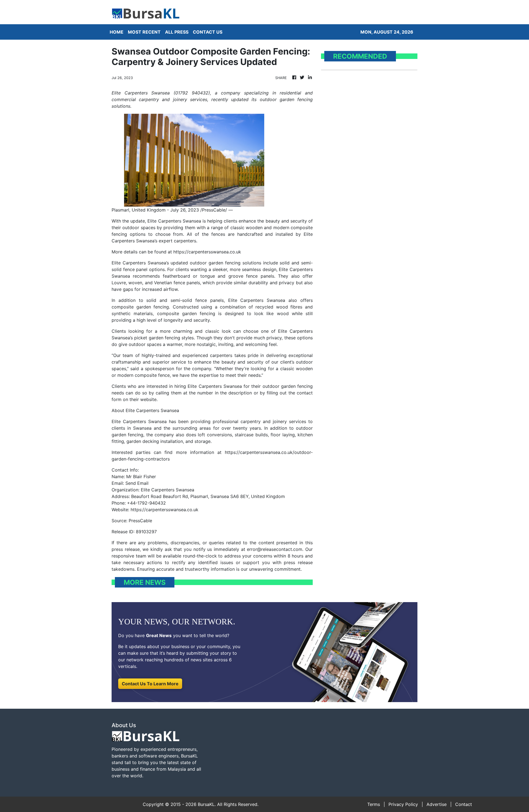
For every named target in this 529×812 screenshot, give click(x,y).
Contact (463, 804)
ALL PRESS (176, 32)
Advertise (437, 804)
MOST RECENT (144, 32)
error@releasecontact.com (274, 549)
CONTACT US (207, 32)
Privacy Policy (403, 804)
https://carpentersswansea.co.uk (207, 252)
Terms (373, 804)
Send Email (137, 483)
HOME (116, 32)
